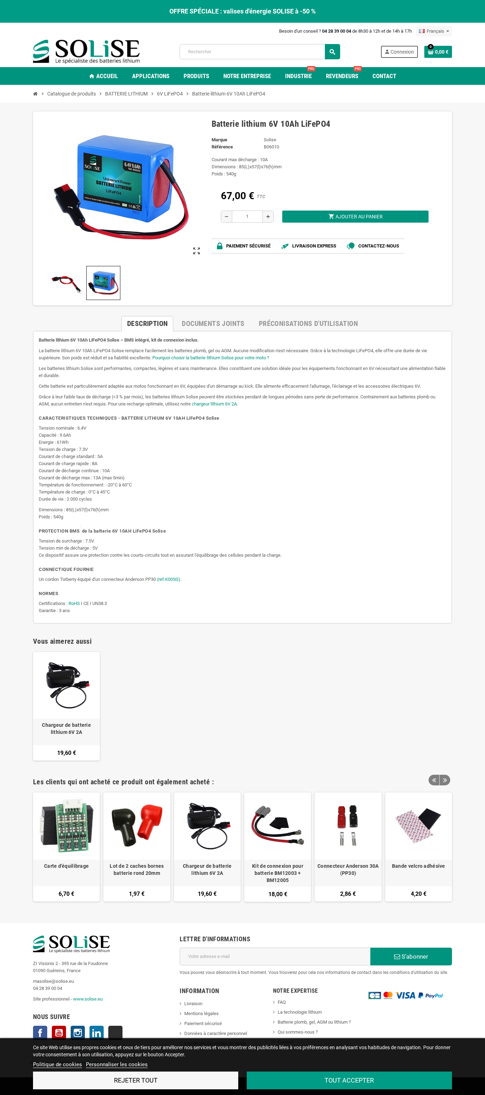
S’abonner (414, 956)
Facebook (40, 1033)
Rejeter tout (136, 1080)
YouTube (59, 1033)
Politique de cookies (57, 1064)
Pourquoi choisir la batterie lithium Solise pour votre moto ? (210, 357)
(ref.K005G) (168, 579)
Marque (219, 139)
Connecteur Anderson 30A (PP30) (347, 869)
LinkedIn (96, 1033)
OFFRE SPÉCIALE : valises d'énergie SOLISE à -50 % (242, 11)
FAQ (282, 1002)
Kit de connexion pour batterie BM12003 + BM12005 (277, 873)
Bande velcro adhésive (418, 866)
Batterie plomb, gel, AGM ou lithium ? (314, 1022)
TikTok (115, 1033)
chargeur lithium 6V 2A (214, 404)
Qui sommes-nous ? (298, 1032)
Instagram (78, 1033)
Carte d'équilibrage (66, 866)
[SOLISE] (86, 51)
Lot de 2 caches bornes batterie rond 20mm (137, 869)
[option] (66, 846)
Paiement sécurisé (203, 1023)
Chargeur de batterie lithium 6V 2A (66, 728)
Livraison (193, 1003)
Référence (222, 146)
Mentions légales (201, 1013)
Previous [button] (434, 780)
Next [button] (445, 780)
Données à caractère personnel (215, 1033)
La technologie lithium (300, 1012)
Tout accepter (349, 1080)
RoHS (74, 603)
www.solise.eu (88, 999)
